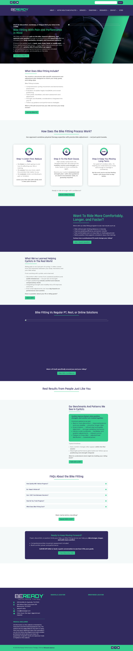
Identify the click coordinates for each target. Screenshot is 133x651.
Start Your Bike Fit (21, 56)
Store (121, 10)
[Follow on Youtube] (17, 2)
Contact (113, 10)
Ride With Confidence (66, 373)
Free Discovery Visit (66, 553)
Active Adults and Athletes (66, 10)
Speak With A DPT (66, 519)
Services (83, 10)
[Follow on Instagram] (11, 2)
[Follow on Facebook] (14, 2)
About (52, 10)
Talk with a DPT (75, 462)
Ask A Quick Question (82, 242)
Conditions (92, 10)
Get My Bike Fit (31, 112)
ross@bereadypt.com (24, 611)
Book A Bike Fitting (66, 195)
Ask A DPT (30, 298)
